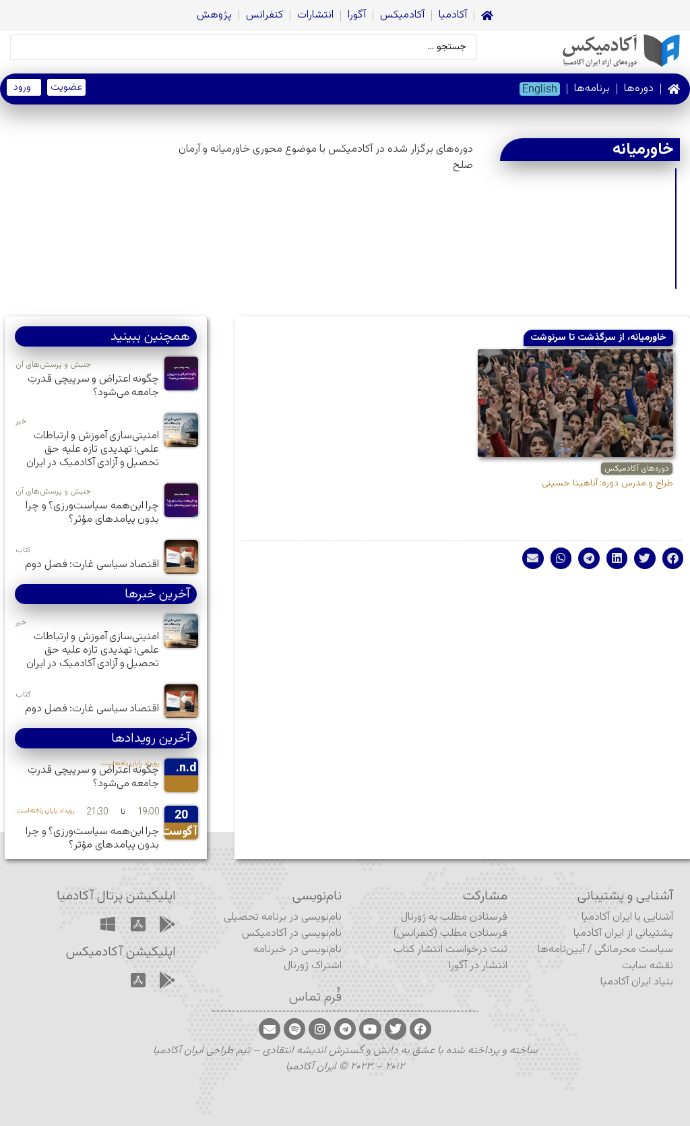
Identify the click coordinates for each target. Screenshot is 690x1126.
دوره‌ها (639, 88)
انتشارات (315, 15)
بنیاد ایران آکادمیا (636, 982)
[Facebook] (420, 1029)
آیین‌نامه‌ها (561, 949)
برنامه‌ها (592, 88)
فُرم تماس (315, 997)
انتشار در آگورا (478, 965)
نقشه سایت (647, 965)
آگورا (357, 15)
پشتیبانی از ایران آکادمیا (623, 933)
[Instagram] (319, 1029)
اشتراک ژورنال (313, 965)
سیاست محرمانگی (633, 949)
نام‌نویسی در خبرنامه (297, 949)
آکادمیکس (402, 15)
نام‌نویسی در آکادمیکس (292, 933)
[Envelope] (269, 1029)
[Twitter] (395, 1029)
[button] (673, 558)
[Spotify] (294, 1029)
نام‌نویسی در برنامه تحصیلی (283, 917)
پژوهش (214, 15)
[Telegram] (345, 1029)
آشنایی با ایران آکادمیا (627, 917)
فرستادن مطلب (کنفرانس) (450, 933)
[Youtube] (370, 1029)
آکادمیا (453, 15)
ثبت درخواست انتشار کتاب (450, 949)
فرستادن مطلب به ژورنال (454, 917)
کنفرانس (264, 15)
